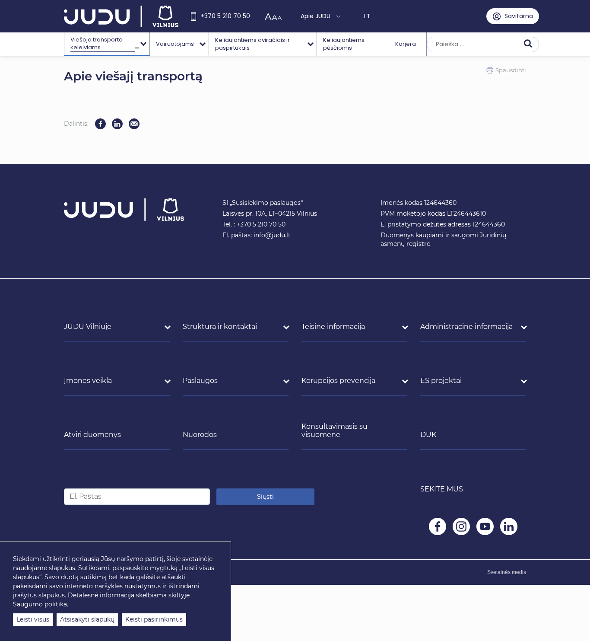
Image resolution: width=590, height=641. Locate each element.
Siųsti (265, 497)
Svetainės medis (506, 572)
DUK (428, 435)
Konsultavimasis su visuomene (334, 430)
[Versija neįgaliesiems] (275, 16)
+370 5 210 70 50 (225, 16)
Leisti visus (32, 619)
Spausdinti (510, 70)
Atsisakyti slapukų (87, 619)
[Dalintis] (134, 123)
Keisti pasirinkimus (154, 619)
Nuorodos (200, 435)
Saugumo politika (40, 604)
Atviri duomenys (92, 435)
